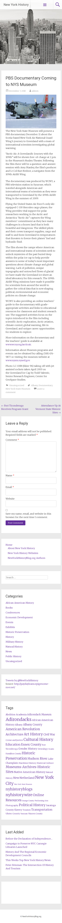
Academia (21, 714)
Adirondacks (18, 719)
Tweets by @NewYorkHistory (22, 680)
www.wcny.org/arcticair (18, 344)
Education (13, 744)
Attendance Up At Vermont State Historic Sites (48, 409)
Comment (12, 439)
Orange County (28, 801)
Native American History (29, 772)
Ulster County (13, 813)
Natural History (14, 646)
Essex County (31, 744)
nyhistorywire (19, 794)
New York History (16, 4)
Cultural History (38, 739)
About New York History (21, 548)
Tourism (27, 810)
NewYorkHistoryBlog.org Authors (26, 558)
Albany (34, 385)
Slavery (18, 809)
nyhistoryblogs (19, 789)
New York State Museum (18, 389)
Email (10, 487)
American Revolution (23, 729)
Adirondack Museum (39, 714)
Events (9, 622)
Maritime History (27, 763)
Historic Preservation (17, 632)
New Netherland (24, 778)
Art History (33, 734)
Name (10, 475)
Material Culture (45, 763)
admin (35, 91)
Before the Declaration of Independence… (29, 838)
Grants (51, 749)
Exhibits (10, 627)
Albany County (32, 724)
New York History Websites (23, 553)
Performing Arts (41, 801)
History (10, 636)
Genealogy (43, 749)
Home (9, 544)
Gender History (27, 748)
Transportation (41, 809)
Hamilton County (13, 753)
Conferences (13, 612)
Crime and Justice (14, 740)
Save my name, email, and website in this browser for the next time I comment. (28, 515)
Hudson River (37, 758)
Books (9, 607)
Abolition (10, 714)
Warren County (35, 813)
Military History (14, 641)
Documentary (45, 385)
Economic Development (19, 617)
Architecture (14, 734)
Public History (13, 656)
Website (10, 498)
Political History (32, 805)
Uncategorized (16, 385)
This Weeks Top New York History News (28, 860)
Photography (12, 805)
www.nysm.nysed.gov (18, 360)
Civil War (49, 734)
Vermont (24, 814)
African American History (20, 602)
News (9, 651)
